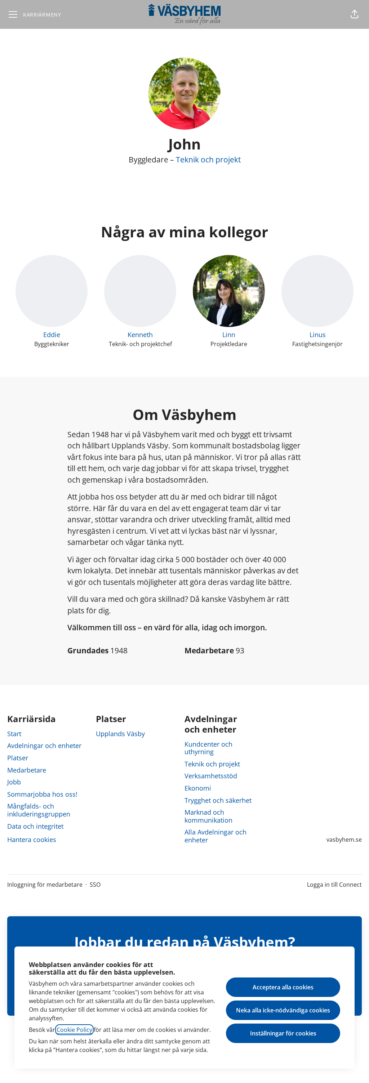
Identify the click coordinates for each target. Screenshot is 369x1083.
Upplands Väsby (120, 733)
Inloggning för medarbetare (45, 885)
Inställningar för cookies (283, 1033)
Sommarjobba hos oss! (42, 794)
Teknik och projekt (208, 160)
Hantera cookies (31, 839)
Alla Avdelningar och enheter (215, 836)
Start (14, 733)
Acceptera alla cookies (283, 987)
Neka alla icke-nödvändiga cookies (283, 1010)
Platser (17, 757)
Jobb (14, 782)
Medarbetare (26, 770)
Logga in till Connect (334, 885)
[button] (354, 14)
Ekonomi (197, 788)
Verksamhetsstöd (210, 775)
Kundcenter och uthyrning (208, 748)
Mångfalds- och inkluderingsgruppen (38, 810)
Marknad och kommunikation (208, 816)
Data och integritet (35, 826)
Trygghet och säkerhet (218, 800)
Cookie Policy (74, 1030)
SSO (95, 885)
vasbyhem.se (344, 839)
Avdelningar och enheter (44, 745)
